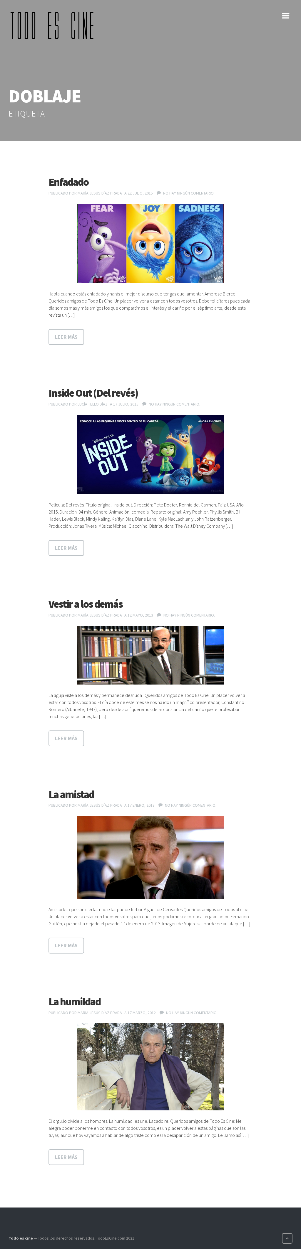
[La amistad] (150, 857)
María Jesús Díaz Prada (100, 193)
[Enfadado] (150, 243)
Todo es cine (21, 1238)
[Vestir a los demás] (150, 655)
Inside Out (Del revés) (93, 393)
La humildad (75, 1001)
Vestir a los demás (86, 604)
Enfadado (68, 182)
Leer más (66, 336)
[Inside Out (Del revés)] (150, 454)
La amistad (71, 794)
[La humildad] (150, 1066)
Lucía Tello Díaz (93, 404)
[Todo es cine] (54, 25)
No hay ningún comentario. (189, 193)
